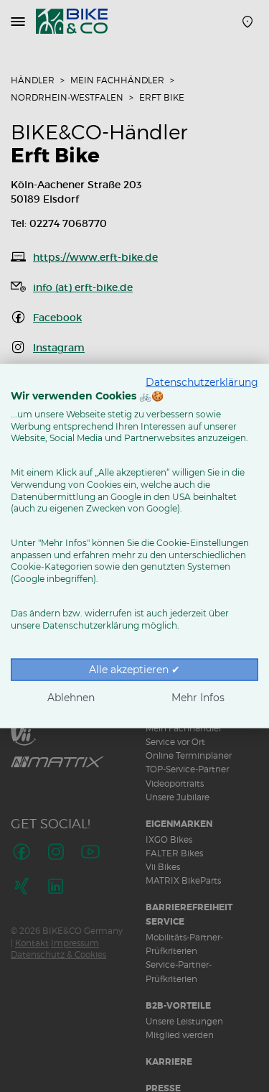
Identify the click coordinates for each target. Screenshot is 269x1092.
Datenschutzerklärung (202, 382)
